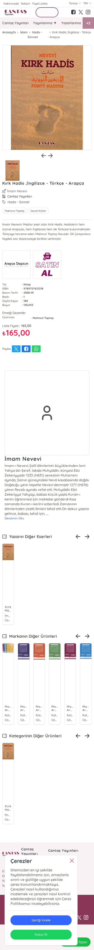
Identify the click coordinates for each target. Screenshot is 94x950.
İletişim (25, 3)
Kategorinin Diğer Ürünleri (34, 735)
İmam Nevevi (17, 191)
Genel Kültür (38, 210)
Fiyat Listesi (40, 3)
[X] (79, 917)
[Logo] (16, 12)
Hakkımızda (11, 3)
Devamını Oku (14, 518)
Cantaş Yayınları (15, 23)
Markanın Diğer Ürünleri (32, 636)
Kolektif (8, 715)
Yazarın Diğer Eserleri (29, 536)
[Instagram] (86, 917)
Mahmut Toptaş (14, 210)
